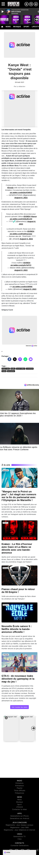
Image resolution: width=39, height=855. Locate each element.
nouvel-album (21, 368)
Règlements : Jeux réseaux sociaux (19, 825)
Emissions (19, 783)
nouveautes (10, 371)
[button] (11, 728)
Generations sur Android (19, 818)
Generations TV (19, 836)
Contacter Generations (19, 845)
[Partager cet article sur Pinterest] (19, 360)
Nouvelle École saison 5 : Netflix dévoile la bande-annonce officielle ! (17, 629)
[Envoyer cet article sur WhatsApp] (24, 360)
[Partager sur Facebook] (9, 360)
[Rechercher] (31, 4)
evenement (29, 368)
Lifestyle (19, 807)
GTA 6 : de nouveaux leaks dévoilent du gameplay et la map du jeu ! (18, 678)
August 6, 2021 (21, 198)
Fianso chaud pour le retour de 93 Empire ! (18, 590)
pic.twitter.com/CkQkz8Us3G (21, 219)
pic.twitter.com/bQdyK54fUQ (21, 192)
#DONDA (27, 216)
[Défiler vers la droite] (33, 728)
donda (4, 371)
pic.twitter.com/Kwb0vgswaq (21, 234)
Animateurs (19, 786)
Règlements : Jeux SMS (19, 827)
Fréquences (19, 793)
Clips (20, 839)
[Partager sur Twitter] (14, 360)
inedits (13, 368)
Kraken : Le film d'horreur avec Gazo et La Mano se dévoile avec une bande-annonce (17, 548)
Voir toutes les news (19, 707)
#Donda (10, 188)
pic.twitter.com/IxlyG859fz (22, 287)
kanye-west (5, 368)
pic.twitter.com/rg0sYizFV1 (21, 265)
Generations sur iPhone (19, 816)
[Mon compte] (36, 4)
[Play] (3, 11)
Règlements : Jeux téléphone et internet (19, 830)
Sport (26, 26)
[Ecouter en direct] (26, 4)
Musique (17, 26)
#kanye (34, 216)
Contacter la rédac (19, 809)
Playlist (19, 788)
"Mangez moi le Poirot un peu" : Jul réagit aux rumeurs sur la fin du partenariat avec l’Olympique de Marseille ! (19, 496)
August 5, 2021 (29, 289)
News (8, 26)
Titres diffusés (19, 790)
